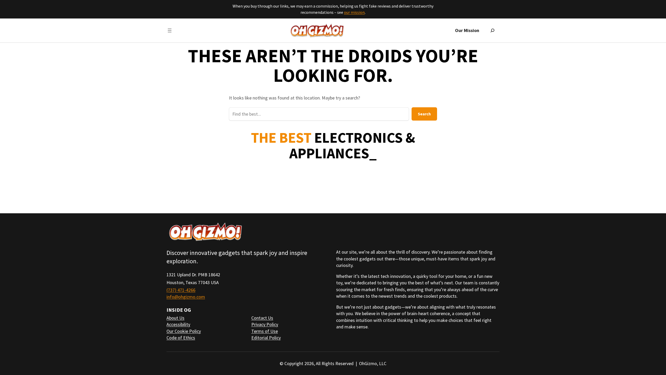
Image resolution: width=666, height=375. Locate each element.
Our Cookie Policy (183, 331)
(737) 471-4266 (180, 290)
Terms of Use (264, 331)
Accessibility (178, 324)
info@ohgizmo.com (185, 297)
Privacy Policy (264, 324)
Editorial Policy (266, 338)
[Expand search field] (492, 30)
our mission (354, 12)
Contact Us (262, 318)
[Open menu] (169, 30)
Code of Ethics (180, 338)
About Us (175, 318)
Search (424, 113)
